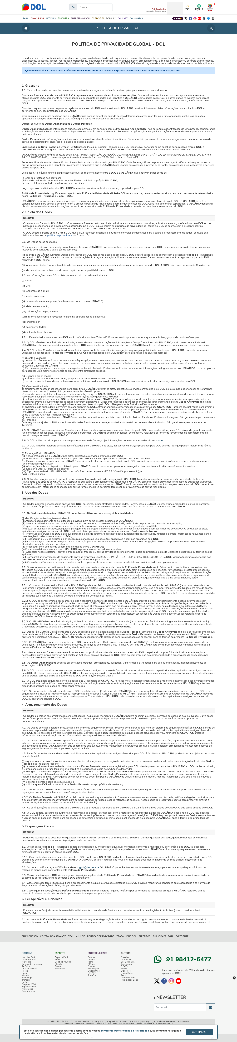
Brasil (24, 973)
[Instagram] (195, 18)
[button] (37, 18)
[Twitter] (186, 18)
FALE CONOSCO (30, 936)
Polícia (25, 971)
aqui (160, 440)
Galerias (125, 957)
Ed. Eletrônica (127, 962)
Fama (90, 962)
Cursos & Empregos (32, 964)
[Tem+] (177, 18)
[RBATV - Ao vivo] (210, 7)
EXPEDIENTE (182, 936)
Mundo (25, 975)
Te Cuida (26, 966)
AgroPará (26, 962)
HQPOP (92, 973)
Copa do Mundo (63, 962)
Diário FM (126, 971)
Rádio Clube (127, 973)
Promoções (93, 969)
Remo (58, 966)
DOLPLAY (126, 960)
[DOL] (34, 7)
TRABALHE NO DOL (126, 936)
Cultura (91, 957)
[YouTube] (199, 18)
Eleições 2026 (29, 984)
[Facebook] (190, 18)
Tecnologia (27, 978)
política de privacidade (59, 235)
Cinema (91, 960)
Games (91, 966)
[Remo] (204, 18)
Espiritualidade (29, 987)
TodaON (92, 975)
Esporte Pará (61, 957)
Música (91, 964)
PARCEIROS (144, 936)
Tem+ (123, 975)
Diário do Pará (29, 960)
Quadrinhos (94, 971)
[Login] (213, 18)
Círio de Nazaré (29, 969)
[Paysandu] (208, 18)
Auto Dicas (27, 989)
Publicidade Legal (163, 936)
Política (25, 982)
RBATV (124, 966)
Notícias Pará (28, 957)
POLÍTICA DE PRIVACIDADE (100, 936)
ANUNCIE (80, 936)
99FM (124, 969)
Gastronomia (28, 991)
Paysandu (60, 969)
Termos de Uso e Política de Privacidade (125, 1030)
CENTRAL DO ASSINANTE (53, 936)
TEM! (70, 936)
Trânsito (26, 980)
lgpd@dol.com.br (89, 867)
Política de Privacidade (74, 1023)
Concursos (126, 964)
